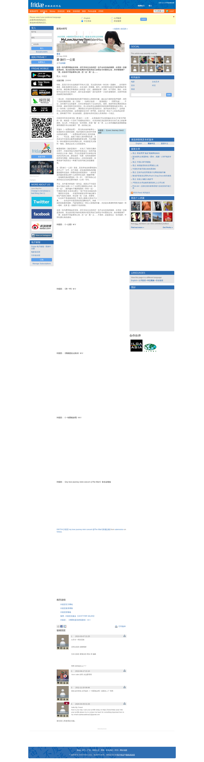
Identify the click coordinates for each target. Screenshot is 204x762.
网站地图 (123, 750)
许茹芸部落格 (65, 612)
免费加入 (41, 62)
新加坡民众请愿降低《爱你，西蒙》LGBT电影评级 (151, 158)
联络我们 (109, 750)
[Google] (64, 627)
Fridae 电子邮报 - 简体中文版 (41, 248)
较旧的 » (124, 29)
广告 (89, 750)
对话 (154, 85)
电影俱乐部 (35, 252)
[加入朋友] (64, 648)
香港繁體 (159, 280)
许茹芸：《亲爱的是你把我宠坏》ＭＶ (75, 620)
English (139, 143)
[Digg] (58, 627)
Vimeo (59, 532)
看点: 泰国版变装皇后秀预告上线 (145, 165)
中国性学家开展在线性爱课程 (144, 169)
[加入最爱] (67, 648)
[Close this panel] (174, 17)
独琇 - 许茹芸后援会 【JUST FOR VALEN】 (77, 616)
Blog (79, 750)
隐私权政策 (130, 755)
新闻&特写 (61, 28)
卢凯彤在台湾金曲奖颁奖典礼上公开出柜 (148, 183)
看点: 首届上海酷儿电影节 (142, 179)
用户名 (33, 32)
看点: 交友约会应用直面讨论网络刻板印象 (149, 172)
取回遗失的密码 (41, 52)
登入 (150, 6)
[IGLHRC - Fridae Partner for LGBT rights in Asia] (150, 352)
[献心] (58, 648)
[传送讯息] (61, 648)
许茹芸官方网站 (66, 604)
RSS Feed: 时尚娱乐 (141, 193)
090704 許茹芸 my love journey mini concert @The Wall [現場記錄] (83, 529)
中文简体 (150, 280)
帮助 (103, 750)
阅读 (133, 89)
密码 (32, 38)
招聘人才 (95, 750)
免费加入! (141, 6)
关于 (84, 750)
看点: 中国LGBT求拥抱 (141, 162)
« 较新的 (116, 29)
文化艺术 (155, 82)
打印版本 (122, 626)
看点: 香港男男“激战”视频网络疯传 (146, 153)
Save (143, 19)
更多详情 (41, 157)
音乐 (58, 54)
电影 (133, 82)
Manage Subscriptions (42, 264)
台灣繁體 (142, 280)
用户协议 (120, 755)
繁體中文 (164, 143)
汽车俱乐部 (35, 255)
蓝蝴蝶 (63, 63)
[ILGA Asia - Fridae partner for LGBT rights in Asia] (136, 352)
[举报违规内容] (124, 636)
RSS (116, 750)
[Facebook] (61, 627)
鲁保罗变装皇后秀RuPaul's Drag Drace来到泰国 (151, 176)
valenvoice (119, 529)
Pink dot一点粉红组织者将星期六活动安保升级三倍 (151, 187)
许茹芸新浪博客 (66, 608)
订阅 (41, 260)
